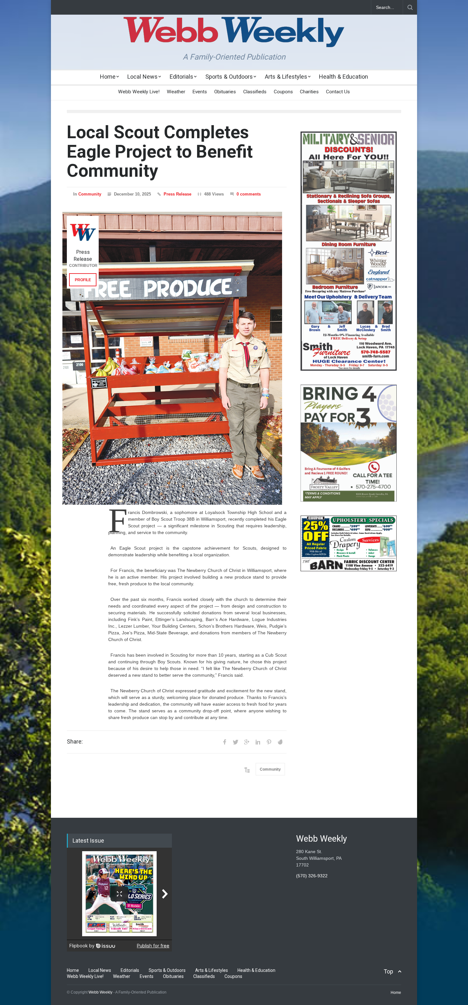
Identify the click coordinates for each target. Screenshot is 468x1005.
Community (89, 194)
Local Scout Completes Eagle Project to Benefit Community (160, 151)
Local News (142, 76)
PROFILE (83, 280)
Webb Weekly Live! (139, 92)
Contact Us (338, 92)
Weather (176, 92)
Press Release (177, 194)
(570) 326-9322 (312, 875)
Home (108, 76)
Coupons (283, 92)
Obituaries (225, 92)
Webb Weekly (100, 992)
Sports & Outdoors (229, 76)
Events (199, 92)
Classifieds (254, 92)
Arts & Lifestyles (286, 76)
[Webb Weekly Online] (234, 37)
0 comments (249, 194)
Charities (309, 92)
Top (388, 971)
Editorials (181, 76)
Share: (75, 742)
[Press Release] (82, 232)
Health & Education (343, 76)
